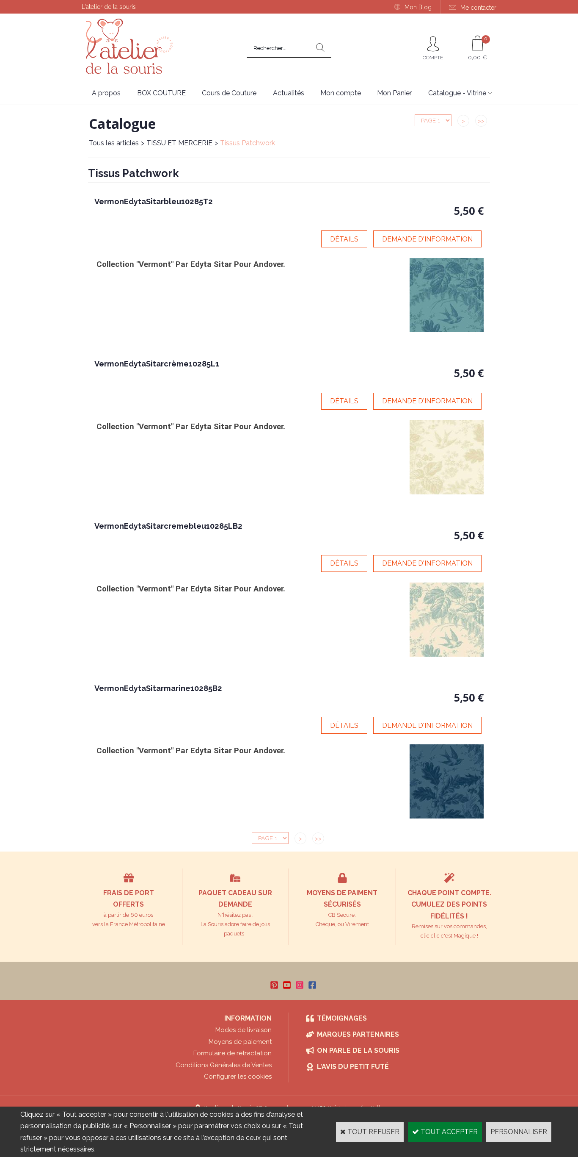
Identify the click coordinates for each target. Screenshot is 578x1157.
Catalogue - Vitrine (457, 93)
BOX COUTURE (161, 93)
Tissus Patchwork (247, 143)
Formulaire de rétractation (232, 1053)
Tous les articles (114, 143)
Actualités (288, 93)
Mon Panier (394, 93)
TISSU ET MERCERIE (179, 143)
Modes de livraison (243, 1030)
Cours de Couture (229, 93)
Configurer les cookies (238, 1076)
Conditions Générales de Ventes (224, 1065)
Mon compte (340, 93)
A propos (106, 93)
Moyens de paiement (240, 1042)
